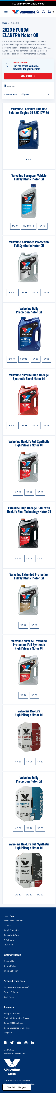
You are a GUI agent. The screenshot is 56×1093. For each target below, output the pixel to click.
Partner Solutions (12, 992)
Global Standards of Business (17, 1027)
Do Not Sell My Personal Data (14, 1053)
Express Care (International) (16, 987)
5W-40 (43, 226)
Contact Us (9, 961)
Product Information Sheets (16, 1018)
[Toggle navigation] (6, 11)
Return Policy (10, 966)
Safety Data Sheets (12, 1013)
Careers (7, 925)
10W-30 (29, 159)
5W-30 (15, 226)
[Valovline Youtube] (19, 1042)
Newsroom (8, 944)
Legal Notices (9, 1050)
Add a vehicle (26, 76)
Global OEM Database (13, 1023)
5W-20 (36, 292)
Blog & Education (11, 930)
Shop (4, 23)
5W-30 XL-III (28, 226)
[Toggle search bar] (37, 11)
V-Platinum (9, 940)
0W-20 (18, 894)
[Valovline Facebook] (5, 1042)
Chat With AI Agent (17, 1087)
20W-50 (23, 292)
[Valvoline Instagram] (25, 1042)
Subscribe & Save (11, 935)
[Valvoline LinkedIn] (32, 1042)
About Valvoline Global (14, 920)
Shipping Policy (11, 970)
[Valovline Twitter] (12, 1042)
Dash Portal (9, 997)
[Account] (43, 12)
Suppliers (8, 1032)
